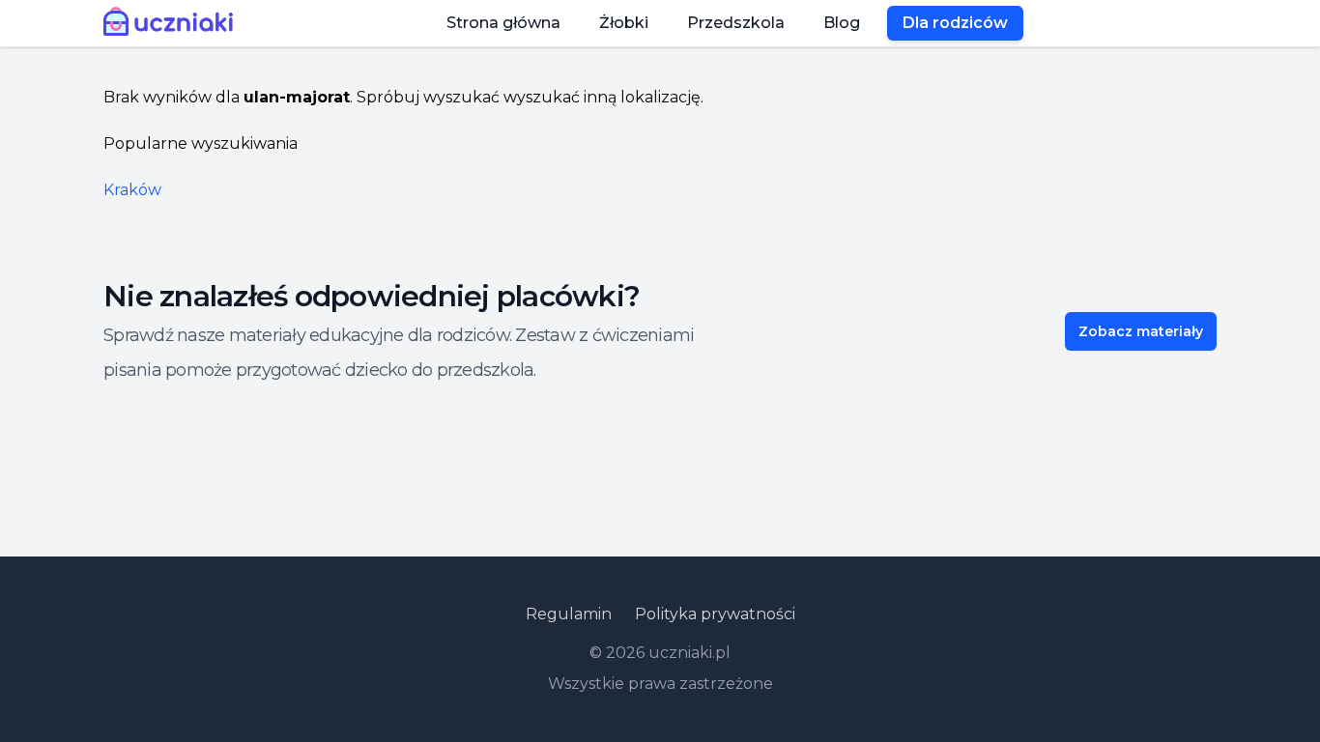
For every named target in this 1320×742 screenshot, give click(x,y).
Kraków (132, 190)
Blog (841, 23)
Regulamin (569, 614)
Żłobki (623, 23)
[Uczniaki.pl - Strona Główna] (172, 23)
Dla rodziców (955, 23)
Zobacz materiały (1140, 331)
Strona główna (503, 23)
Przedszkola (736, 23)
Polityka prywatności (715, 614)
